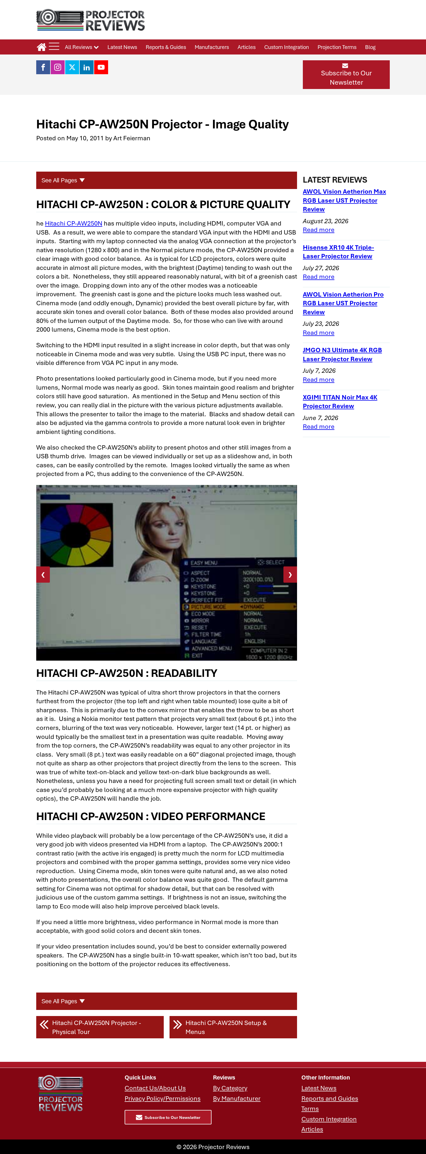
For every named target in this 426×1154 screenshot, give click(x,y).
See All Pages (59, 180)
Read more (318, 229)
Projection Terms (337, 47)
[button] (346, 74)
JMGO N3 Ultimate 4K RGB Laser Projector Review (342, 354)
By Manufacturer (237, 1098)
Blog (370, 47)
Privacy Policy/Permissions (163, 1098)
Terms (310, 1108)
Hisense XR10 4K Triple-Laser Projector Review (338, 252)
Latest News (122, 47)
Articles (247, 47)
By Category (230, 1088)
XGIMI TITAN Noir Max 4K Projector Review (340, 401)
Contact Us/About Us (155, 1088)
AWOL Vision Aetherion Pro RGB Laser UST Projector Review (343, 303)
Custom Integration (286, 47)
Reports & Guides (166, 47)
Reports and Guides (329, 1098)
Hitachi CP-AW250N (73, 223)
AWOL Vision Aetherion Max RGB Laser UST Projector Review (344, 200)
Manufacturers (212, 47)
